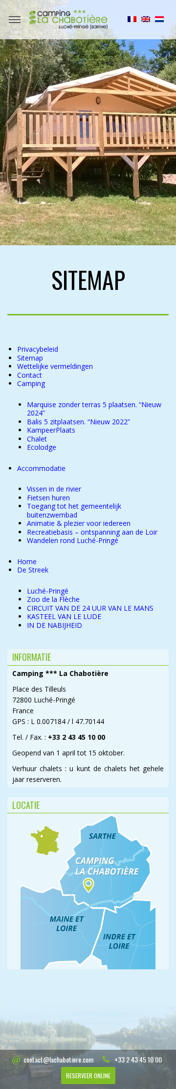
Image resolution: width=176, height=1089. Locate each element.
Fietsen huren (48, 497)
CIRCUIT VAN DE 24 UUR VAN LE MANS (90, 608)
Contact (29, 375)
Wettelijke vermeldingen (55, 366)
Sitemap (30, 358)
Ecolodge (41, 447)
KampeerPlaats (51, 430)
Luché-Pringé (47, 591)
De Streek (32, 569)
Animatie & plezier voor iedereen (79, 523)
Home (27, 561)
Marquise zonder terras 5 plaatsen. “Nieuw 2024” (94, 409)
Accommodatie (41, 468)
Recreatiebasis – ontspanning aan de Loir (92, 532)
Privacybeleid (37, 349)
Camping (31, 383)
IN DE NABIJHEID (54, 625)
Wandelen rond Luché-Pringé (72, 540)
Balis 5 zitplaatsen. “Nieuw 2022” (78, 421)
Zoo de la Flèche (53, 599)
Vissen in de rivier (54, 488)
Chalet (37, 438)
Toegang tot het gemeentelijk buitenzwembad (74, 510)
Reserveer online (88, 1075)
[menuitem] (132, 19)
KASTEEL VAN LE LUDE (64, 616)
